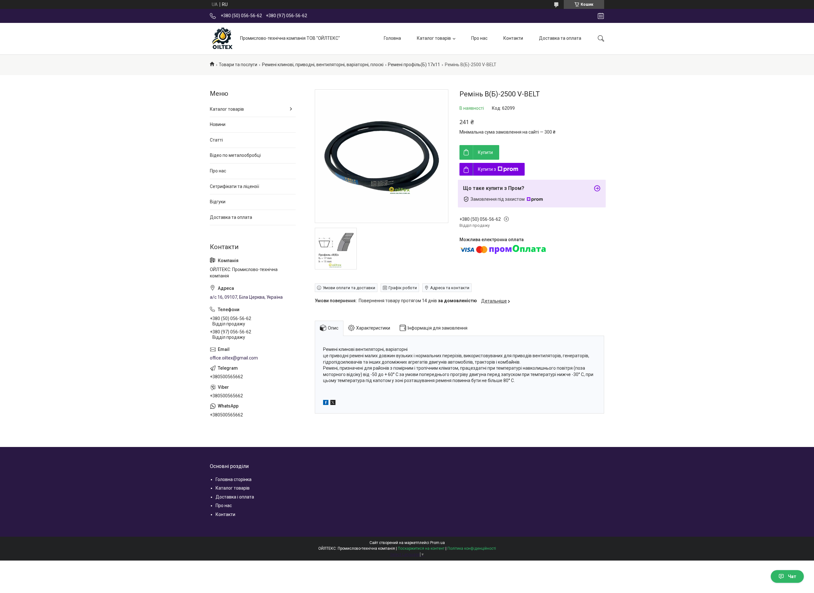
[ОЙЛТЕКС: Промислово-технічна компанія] (222, 38)
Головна (392, 38)
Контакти (513, 38)
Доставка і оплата (235, 496)
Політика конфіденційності (471, 548)
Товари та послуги (238, 64)
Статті (216, 140)
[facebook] (325, 403)
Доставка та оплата (560, 38)
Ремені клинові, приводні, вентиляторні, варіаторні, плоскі (322, 64)
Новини (217, 124)
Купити (485, 152)
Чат (792, 576)
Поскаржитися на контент (421, 548)
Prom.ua (437, 543)
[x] (332, 403)
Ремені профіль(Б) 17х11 (414, 64)
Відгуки (217, 201)
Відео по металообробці (235, 155)
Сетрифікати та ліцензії (234, 186)
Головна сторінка (234, 479)
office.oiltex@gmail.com (234, 357)
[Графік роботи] (601, 16)
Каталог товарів (434, 38)
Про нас (479, 38)
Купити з (487, 169)
